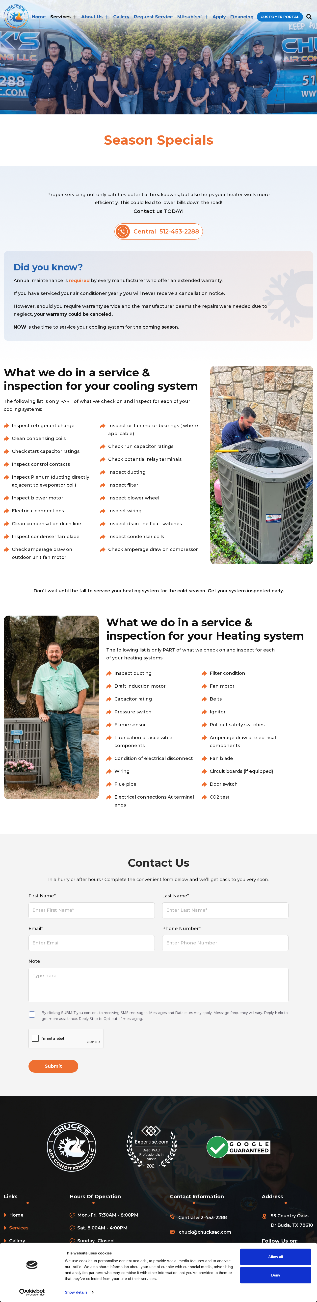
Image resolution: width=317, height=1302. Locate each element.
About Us (92, 17)
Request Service (153, 17)
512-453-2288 (211, 1217)
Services (60, 17)
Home (39, 17)
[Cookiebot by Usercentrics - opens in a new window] (32, 1292)
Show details (76, 1292)
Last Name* (175, 896)
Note (34, 961)
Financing (242, 17)
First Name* (42, 896)
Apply (219, 17)
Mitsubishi (189, 17)
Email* (35, 928)
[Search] (309, 17)
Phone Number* (181, 928)
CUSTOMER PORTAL (280, 17)
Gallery (121, 17)
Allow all (275, 1257)
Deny (275, 1275)
